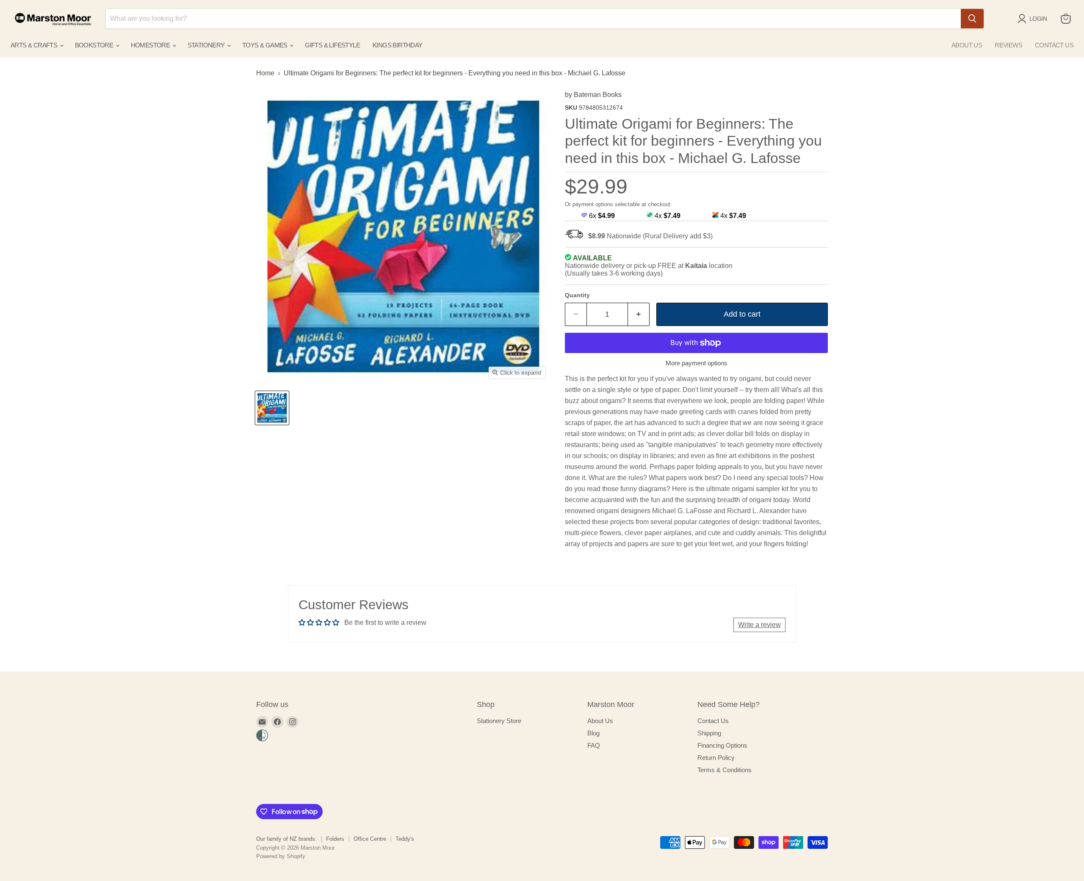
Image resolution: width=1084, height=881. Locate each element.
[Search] (972, 18)
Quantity (577, 295)
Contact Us (713, 720)
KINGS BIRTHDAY (398, 45)
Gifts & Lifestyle (332, 45)
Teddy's (404, 839)
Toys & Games (265, 45)
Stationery (207, 45)
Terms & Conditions (724, 769)
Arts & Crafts (35, 45)
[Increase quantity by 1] (639, 314)
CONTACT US (1054, 45)
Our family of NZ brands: (286, 839)
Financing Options (722, 745)
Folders (335, 839)
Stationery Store (499, 720)
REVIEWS (1008, 45)
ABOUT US (966, 45)
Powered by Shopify (280, 856)
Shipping (709, 733)
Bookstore (95, 45)
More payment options (696, 363)
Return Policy (716, 757)
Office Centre (370, 839)
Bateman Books (598, 94)
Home (265, 73)
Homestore (151, 45)
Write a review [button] (759, 624)
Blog (593, 733)
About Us (600, 720)
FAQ (593, 745)
